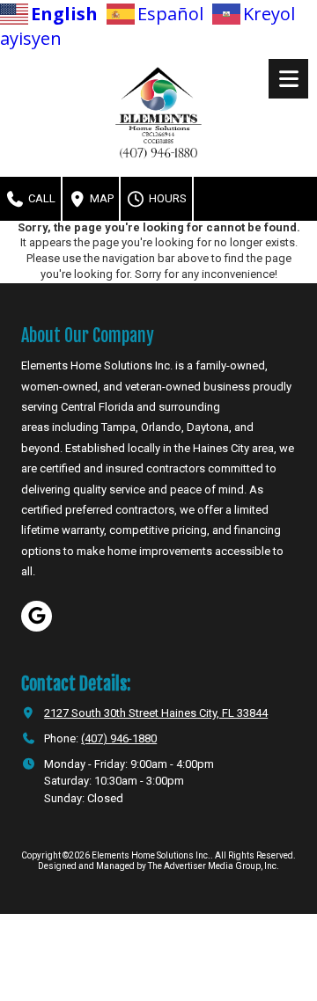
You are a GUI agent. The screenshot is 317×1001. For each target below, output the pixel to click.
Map (100, 198)
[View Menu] (288, 79)
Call (40, 198)
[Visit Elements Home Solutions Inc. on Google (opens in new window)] (36, 616)
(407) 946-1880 (119, 738)
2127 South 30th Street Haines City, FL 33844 (156, 713)
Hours (166, 198)
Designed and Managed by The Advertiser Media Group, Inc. (158, 866)
